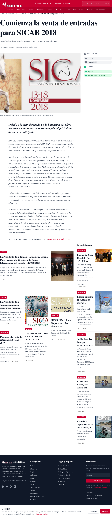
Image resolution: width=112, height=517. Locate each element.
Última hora (21, 10)
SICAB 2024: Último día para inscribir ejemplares (61, 323)
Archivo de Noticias (37, 496)
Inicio (2, 14)
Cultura (90, 10)
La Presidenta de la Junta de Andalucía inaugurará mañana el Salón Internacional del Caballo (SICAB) (11, 308)
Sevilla (31, 10)
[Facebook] (3, 486)
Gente (50, 10)
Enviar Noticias (91, 498)
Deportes (59, 10)
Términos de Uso (64, 478)
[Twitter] (7, 486)
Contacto (61, 484)
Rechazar (93, 511)
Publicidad (90, 492)
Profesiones (100, 10)
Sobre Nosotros (63, 466)
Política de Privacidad (65, 472)
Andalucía (40, 10)
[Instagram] (11, 486)
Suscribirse (98, 480)
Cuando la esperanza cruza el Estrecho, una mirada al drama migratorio (85, 428)
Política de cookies (41, 514)
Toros (68, 10)
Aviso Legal (62, 481)
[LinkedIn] (15, 486)
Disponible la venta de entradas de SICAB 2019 (11, 340)
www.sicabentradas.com (59, 239)
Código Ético (62, 469)
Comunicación (78, 10)
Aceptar (105, 511)
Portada (10, 10)
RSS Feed (33, 499)
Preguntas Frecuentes (94, 495)
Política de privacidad (100, 487)
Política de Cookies (64, 475)
